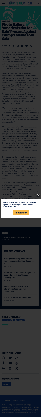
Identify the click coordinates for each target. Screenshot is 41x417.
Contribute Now (21, 213)
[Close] (38, 195)
